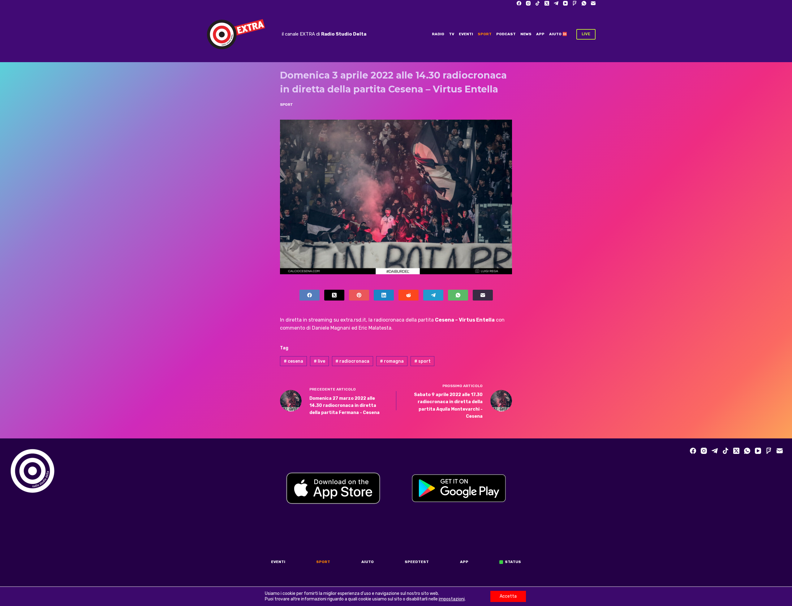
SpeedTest (417, 562)
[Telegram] (556, 3)
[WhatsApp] (584, 3)
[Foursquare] (574, 3)
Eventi (466, 34)
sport (422, 361)
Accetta (508, 596)
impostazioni (452, 599)
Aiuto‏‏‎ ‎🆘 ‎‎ (558, 34)
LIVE (586, 34)
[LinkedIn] (384, 295)
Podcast (506, 34)
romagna (392, 361)
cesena (293, 361)
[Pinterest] (359, 295)
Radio (438, 34)
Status (513, 562)
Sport (485, 34)
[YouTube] (565, 3)
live (319, 361)
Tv (451, 34)
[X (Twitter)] (546, 3)
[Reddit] (408, 295)
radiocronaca (352, 361)
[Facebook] (519, 3)
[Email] (593, 3)
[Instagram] (528, 3)
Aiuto (367, 562)
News (526, 34)
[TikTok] (537, 3)
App (540, 34)
